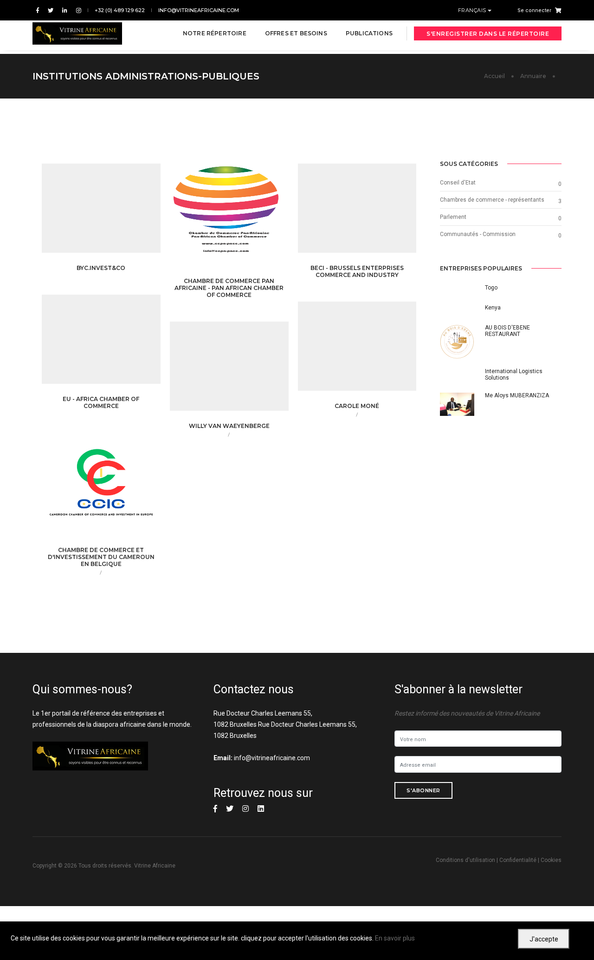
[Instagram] (76, 10)
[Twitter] (50, 10)
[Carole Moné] (371, 350)
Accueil (494, 75)
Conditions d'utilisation (465, 860)
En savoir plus (395, 938)
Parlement (453, 217)
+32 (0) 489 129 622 (120, 10)
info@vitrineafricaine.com (198, 10)
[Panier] (556, 10)
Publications (369, 33)
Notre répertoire (214, 33)
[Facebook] (37, 10)
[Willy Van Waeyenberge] (243, 370)
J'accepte (543, 939)
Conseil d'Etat (458, 182)
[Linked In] (64, 10)
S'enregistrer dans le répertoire (487, 33)
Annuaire (533, 75)
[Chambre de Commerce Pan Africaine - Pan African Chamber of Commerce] (243, 219)
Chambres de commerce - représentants (492, 200)
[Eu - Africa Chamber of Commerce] (115, 343)
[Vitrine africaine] (77, 33)
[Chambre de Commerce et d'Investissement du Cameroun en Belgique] (115, 489)
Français (473, 10)
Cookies (551, 860)
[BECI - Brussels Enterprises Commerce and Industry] (371, 213)
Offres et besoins (296, 33)
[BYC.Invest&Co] (115, 213)
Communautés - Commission (478, 234)
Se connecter (534, 10)
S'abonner (423, 790)
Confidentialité (517, 860)
